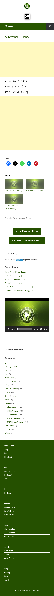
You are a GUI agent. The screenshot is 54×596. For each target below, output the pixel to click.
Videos (7, 433)
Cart (5, 453)
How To (8, 392)
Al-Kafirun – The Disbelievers (27, 240)
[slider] (24, 329)
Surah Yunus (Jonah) (13, 283)
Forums (7, 503)
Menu (10, 26)
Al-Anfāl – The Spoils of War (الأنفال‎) (19, 290)
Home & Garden (11, 388)
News (7, 399)
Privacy (7, 572)
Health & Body (10, 381)
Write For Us (9, 558)
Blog (6, 362)
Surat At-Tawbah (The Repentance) (19, 286)
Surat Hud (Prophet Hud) (15, 279)
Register (7, 493)
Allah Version (12, 407)
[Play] (8, 329)
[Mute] (41, 329)
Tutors (6, 554)
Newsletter (8, 550)
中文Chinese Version (15, 422)
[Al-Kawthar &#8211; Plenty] (14, 184)
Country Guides (11, 366)
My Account (9, 445)
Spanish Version (13, 418)
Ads (5, 467)
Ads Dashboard (10, 471)
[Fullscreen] (45, 329)
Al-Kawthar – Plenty (13, 190)
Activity (7, 547)
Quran (28, 218)
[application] (27, 315)
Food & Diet (9, 377)
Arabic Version (19, 218)
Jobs (6, 478)
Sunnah (8, 429)
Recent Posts (9, 507)
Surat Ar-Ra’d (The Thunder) (16, 272)
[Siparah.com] (27, 6)
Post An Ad (8, 474)
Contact (7, 576)
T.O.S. (6, 579)
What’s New (9, 511)
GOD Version (12, 414)
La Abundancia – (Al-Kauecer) (12, 207)
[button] (27, 315)
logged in (19, 259)
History (8, 385)
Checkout (8, 456)
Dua (6, 374)
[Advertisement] (27, 59)
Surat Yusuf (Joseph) (13, 275)
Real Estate (9, 425)
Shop (6, 449)
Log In (6, 489)
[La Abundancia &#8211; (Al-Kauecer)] (14, 199)
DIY (6, 370)
